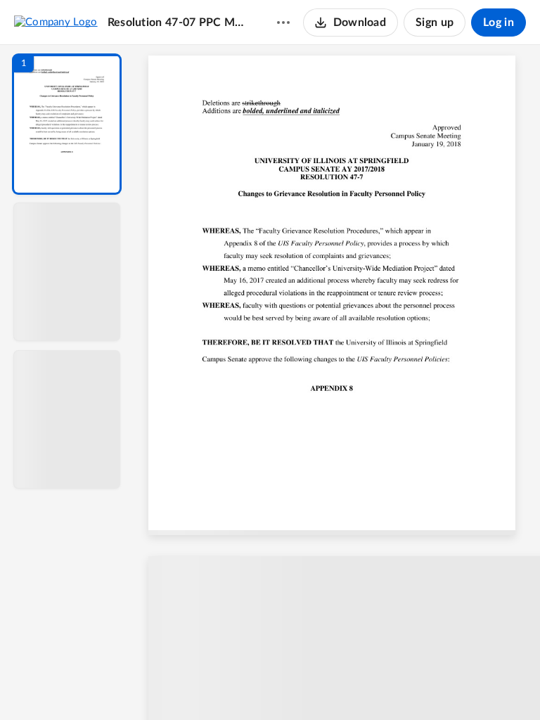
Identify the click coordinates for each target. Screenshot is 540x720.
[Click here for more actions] (283, 22)
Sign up (435, 22)
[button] (67, 124)
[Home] (56, 22)
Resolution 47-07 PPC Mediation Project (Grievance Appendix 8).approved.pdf (179, 22)
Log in (498, 22)
